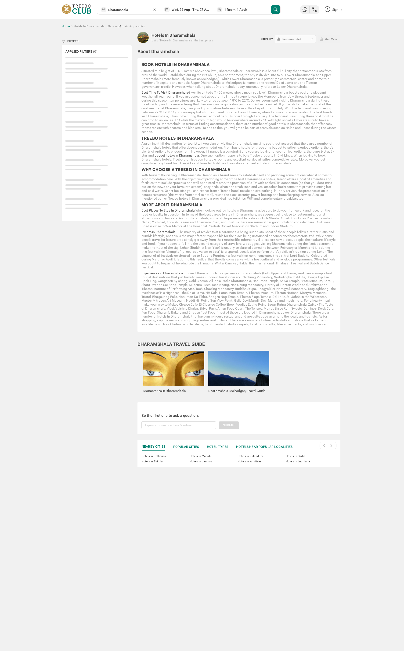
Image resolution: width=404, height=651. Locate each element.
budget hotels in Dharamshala (177, 155)
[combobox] (130, 10)
